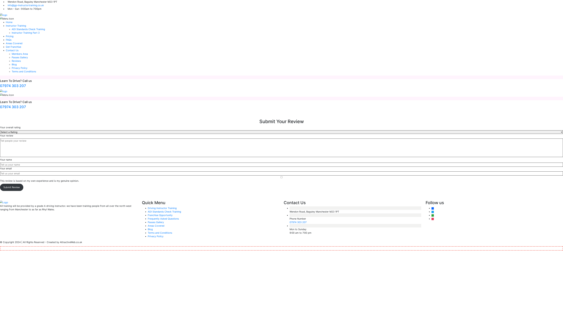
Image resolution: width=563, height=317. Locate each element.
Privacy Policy (19, 67)
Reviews (16, 60)
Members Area (20, 53)
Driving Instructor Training (162, 208)
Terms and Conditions (24, 71)
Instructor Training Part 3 (26, 32)
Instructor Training (16, 25)
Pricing (9, 36)
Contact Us (12, 50)
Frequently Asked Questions (163, 218)
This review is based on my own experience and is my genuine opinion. (39, 180)
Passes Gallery (20, 57)
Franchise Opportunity (160, 215)
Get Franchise (13, 46)
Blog (14, 64)
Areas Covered (14, 43)
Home (9, 22)
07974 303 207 (13, 86)
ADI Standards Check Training (28, 29)
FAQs (8, 39)
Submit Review (11, 187)
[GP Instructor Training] (3, 14)
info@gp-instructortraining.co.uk (26, 5)
